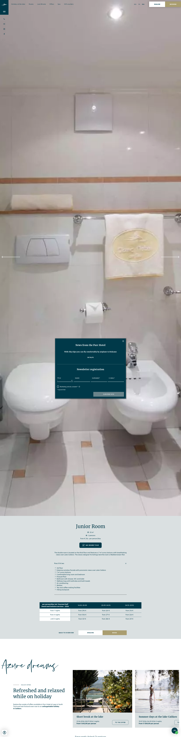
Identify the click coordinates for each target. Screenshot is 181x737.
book (114, 633)
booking (173, 4)
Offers (51, 4)
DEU (135, 4)
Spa (59, 4)
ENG (143, 4)
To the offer (120, 722)
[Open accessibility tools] (4, 732)
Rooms (31, 4)
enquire (157, 4)
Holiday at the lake (18, 4)
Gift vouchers (69, 4)
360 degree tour (92, 545)
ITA (139, 4)
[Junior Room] (90, 258)
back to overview (66, 633)
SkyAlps (90, 357)
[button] (11, 257)
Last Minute (41, 4)
